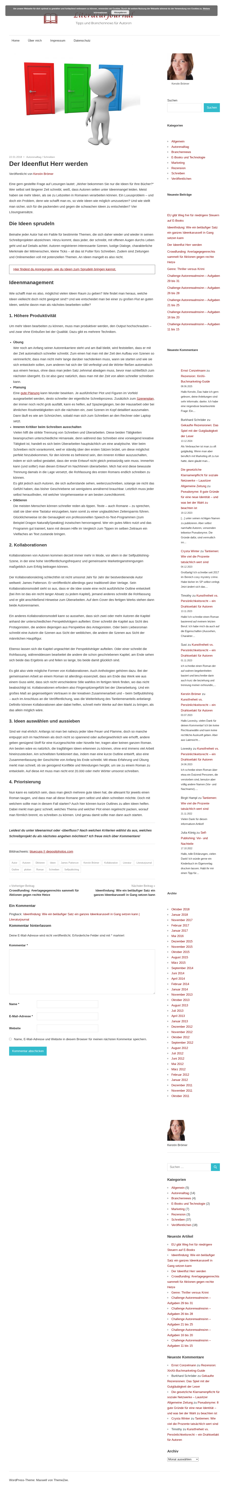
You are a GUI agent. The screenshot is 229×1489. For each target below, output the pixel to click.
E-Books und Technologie (188, 157)
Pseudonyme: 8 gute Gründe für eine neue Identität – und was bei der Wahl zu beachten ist (192, 1408)
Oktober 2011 (180, 1096)
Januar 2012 (179, 1080)
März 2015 (178, 962)
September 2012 (182, 1042)
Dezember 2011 (181, 1085)
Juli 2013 (177, 1010)
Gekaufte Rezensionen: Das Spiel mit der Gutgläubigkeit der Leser (199, 431)
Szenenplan (145, 398)
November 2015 (182, 946)
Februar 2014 (180, 984)
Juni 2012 (177, 1058)
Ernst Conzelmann (193, 370)
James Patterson (70, 862)
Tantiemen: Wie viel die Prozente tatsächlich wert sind (200, 556)
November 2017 (182, 920)
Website (15, 1028)
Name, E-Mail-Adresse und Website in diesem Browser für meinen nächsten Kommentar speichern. (80, 1039)
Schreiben (49, 157)
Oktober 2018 (180, 909)
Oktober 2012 (180, 1037)
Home (16, 40)
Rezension (178, 168)
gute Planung (30, 393)
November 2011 (181, 1090)
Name (14, 1004)
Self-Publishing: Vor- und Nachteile (194, 838)
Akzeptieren (120, 12)
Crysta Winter (190, 551)
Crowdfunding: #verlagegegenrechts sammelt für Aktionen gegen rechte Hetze (191, 257)
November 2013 (182, 994)
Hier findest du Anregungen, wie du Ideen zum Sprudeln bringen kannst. (64, 269)
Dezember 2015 (182, 941)
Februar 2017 (180, 925)
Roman (40, 869)
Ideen (53, 862)
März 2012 (178, 1069)
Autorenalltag (33, 157)
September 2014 (182, 968)
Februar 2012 (180, 1074)
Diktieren (40, 862)
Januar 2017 (179, 930)
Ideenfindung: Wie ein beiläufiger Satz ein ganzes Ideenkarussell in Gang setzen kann (192, 233)
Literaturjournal (144, 862)
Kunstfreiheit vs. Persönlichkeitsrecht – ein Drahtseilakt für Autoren (199, 601)
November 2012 (182, 1032)
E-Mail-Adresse (21, 1016)
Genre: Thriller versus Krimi (185, 269)
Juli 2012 (177, 1053)
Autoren (26, 862)
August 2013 (179, 1005)
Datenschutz (82, 40)
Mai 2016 (177, 936)
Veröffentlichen (181, 178)
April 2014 (178, 978)
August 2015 (179, 957)
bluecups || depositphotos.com (51, 851)
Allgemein (177, 141)
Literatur (127, 862)
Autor (14, 862)
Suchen (172, 100)
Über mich (35, 40)
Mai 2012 (177, 1064)
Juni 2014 (177, 973)
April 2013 (178, 1016)
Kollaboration (111, 862)
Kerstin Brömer (43, 174)
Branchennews (181, 152)
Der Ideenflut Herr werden (184, 245)
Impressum (57, 40)
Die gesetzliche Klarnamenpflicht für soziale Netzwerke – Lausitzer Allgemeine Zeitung (193, 1397)
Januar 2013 (179, 1021)
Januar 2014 (179, 989)
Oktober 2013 (180, 1000)
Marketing (178, 162)
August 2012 (179, 1048)
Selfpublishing (71, 869)
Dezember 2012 (182, 1026)
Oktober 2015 (180, 952)
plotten (27, 869)
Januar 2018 (179, 914)
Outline (15, 869)
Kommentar (18, 945)
